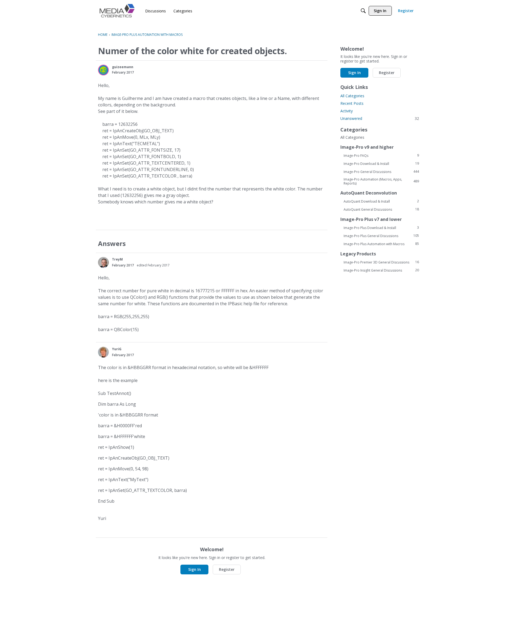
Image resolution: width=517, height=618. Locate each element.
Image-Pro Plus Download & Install (381, 227)
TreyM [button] (117, 259)
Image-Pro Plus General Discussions (381, 235)
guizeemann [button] (122, 67)
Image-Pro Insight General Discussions (381, 270)
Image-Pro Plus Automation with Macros (381, 243)
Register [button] (227, 569)
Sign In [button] (194, 569)
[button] (103, 70)
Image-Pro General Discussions (381, 171)
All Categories (352, 95)
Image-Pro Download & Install (381, 163)
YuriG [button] (116, 349)
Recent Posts (352, 103)
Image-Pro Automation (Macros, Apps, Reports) (381, 181)
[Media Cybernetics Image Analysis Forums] (117, 11)
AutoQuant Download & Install (381, 201)
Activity (346, 110)
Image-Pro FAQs (381, 155)
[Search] (363, 11)
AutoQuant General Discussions (381, 209)
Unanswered (379, 118)
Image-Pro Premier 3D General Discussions (381, 262)
